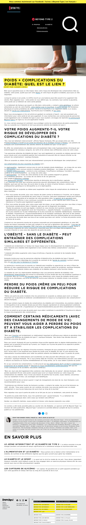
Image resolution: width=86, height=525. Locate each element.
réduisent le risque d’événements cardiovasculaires (49, 366)
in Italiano (40, 520)
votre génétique (65, 105)
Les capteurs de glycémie (19, 469)
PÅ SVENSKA (41, 509)
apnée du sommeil (59, 260)
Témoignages (42, 31)
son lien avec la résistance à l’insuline (24, 262)
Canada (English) (42, 522)
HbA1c (38, 92)
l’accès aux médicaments (21, 110)
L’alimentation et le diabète (21, 452)
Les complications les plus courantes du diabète (22, 164)
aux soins (57, 110)
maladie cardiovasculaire (16, 171)
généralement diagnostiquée (14, 274)
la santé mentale (61, 107)
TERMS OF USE (6, 507)
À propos (36, 24)
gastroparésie (12, 175)
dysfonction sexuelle (15, 180)
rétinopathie (11, 169)
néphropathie (11, 167)
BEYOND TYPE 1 (38, 501)
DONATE (4, 504)
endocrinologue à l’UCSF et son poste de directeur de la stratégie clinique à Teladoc (37, 143)
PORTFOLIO (5, 505)
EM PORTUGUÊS (64, 509)
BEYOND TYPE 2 (38, 514)
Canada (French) (64, 520)
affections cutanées (22, 178)
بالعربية (39, 511)
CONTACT (5, 508)
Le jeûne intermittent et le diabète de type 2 (31, 444)
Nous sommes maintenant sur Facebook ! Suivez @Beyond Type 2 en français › (43, 2)
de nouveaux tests (31, 276)
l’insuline (15, 335)
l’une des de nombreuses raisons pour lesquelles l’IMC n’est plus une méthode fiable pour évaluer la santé (42, 225)
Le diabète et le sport (17, 459)
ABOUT (4, 502)
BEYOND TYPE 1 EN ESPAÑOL (63, 501)
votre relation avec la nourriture (42, 107)
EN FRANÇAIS (41, 506)
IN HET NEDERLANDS (65, 506)
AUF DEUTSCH (41, 504)
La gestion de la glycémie (62, 198)
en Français (63, 517)
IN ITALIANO (63, 504)
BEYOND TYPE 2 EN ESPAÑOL (63, 514)
